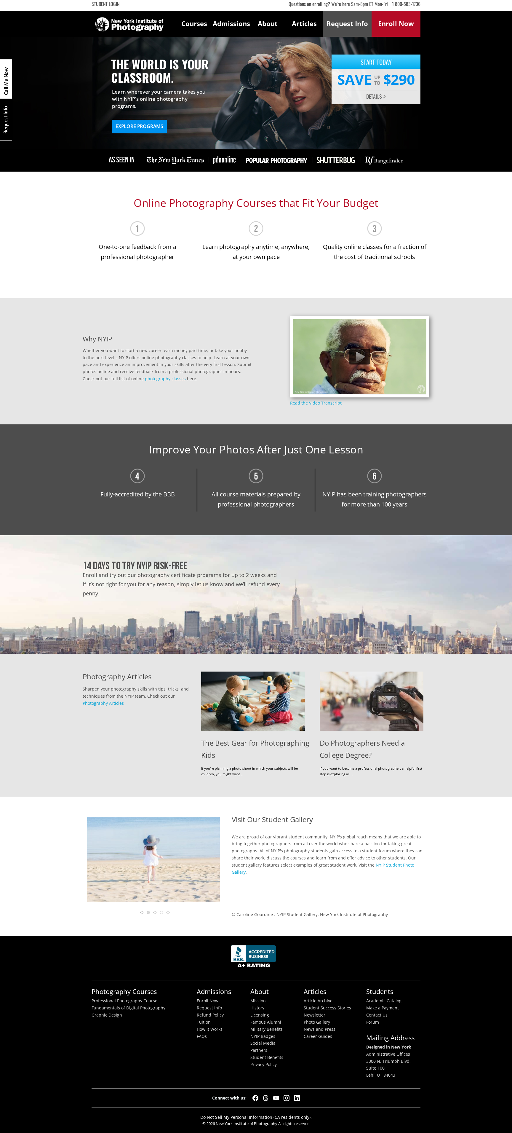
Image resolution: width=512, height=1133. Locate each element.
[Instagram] (286, 1098)
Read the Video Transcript (316, 403)
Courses (194, 23)
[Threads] (266, 1098)
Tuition (204, 1022)
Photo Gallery (317, 1022)
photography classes (165, 378)
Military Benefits (266, 1029)
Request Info (6, 119)
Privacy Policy (263, 1064)
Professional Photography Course (124, 1000)
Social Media (263, 1043)
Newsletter (314, 1015)
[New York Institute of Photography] (129, 22)
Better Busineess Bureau (254, 958)
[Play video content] (359, 357)
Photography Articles (103, 703)
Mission (258, 1000)
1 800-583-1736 (406, 3)
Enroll (396, 23)
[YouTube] (276, 1098)
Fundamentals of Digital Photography (128, 1008)
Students (379, 991)
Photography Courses (124, 991)
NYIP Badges (262, 1036)
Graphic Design (107, 1015)
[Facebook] (255, 1098)
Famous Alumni (265, 1022)
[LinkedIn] (297, 1098)
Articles (304, 23)
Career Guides (318, 1036)
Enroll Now (207, 1000)
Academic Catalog (383, 1000)
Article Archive (318, 1000)
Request (347, 23)
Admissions (231, 23)
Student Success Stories (327, 1008)
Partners (258, 1050)
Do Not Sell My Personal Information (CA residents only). (256, 1117)
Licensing (259, 1015)
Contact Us (377, 1015)
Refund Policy (210, 1015)
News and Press (319, 1029)
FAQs (202, 1036)
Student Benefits (266, 1057)
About (268, 23)
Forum (372, 1022)
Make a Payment (382, 1008)
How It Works (210, 1029)
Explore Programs (139, 126)
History (257, 1008)
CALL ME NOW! (6, 79)
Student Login (105, 3)
